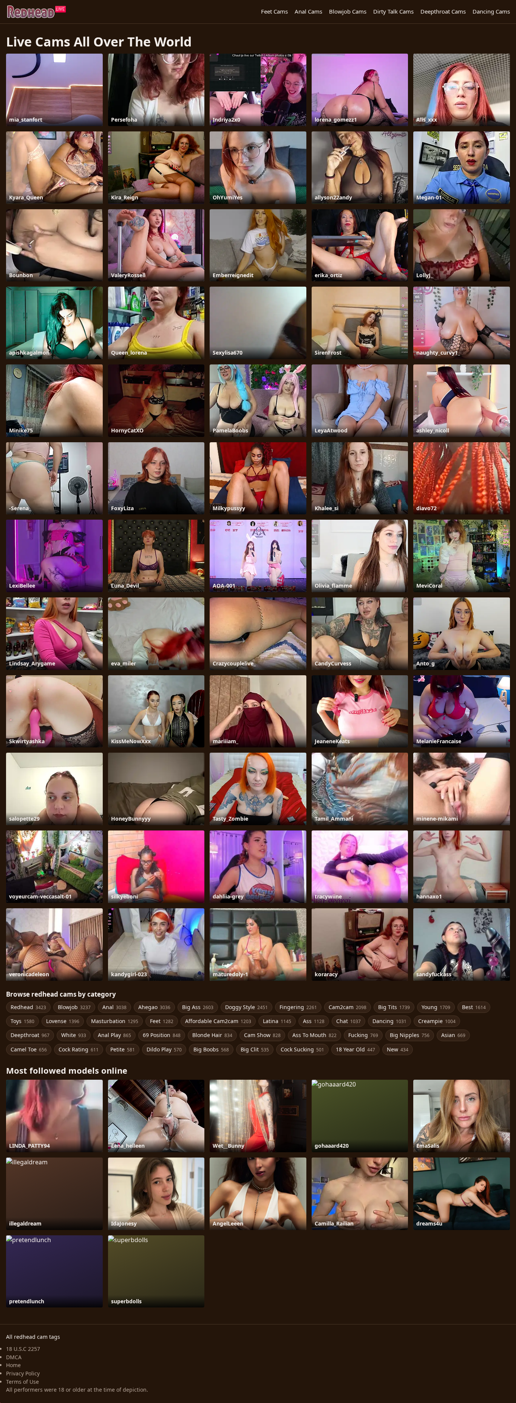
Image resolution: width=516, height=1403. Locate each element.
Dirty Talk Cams (393, 11)
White (73, 1035)
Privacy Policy (23, 1373)
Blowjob (74, 1007)
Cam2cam (347, 1007)
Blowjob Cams (347, 11)
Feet (161, 1021)
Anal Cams (308, 11)
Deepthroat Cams (443, 11)
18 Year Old (355, 1049)
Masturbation (114, 1021)
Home (13, 1365)
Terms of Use (22, 1381)
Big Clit (255, 1049)
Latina (277, 1021)
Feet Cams (274, 11)
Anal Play (114, 1035)
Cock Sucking (302, 1049)
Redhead (28, 1007)
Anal (114, 1007)
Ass (313, 1021)
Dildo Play (164, 1049)
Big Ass (197, 1007)
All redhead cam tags (33, 1336)
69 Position (162, 1035)
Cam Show (262, 1035)
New (397, 1049)
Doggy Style (246, 1007)
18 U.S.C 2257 (23, 1348)
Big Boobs (211, 1049)
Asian (453, 1035)
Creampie (437, 1021)
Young (436, 1007)
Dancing (389, 1021)
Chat (348, 1021)
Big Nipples (409, 1035)
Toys (22, 1021)
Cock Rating (79, 1049)
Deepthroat (30, 1035)
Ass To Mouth (314, 1035)
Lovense (62, 1021)
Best (474, 1007)
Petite (122, 1049)
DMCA (14, 1357)
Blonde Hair (212, 1035)
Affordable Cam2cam (218, 1021)
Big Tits (394, 1007)
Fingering (298, 1007)
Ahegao (154, 1007)
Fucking (363, 1035)
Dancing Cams (491, 11)
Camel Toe (29, 1049)
